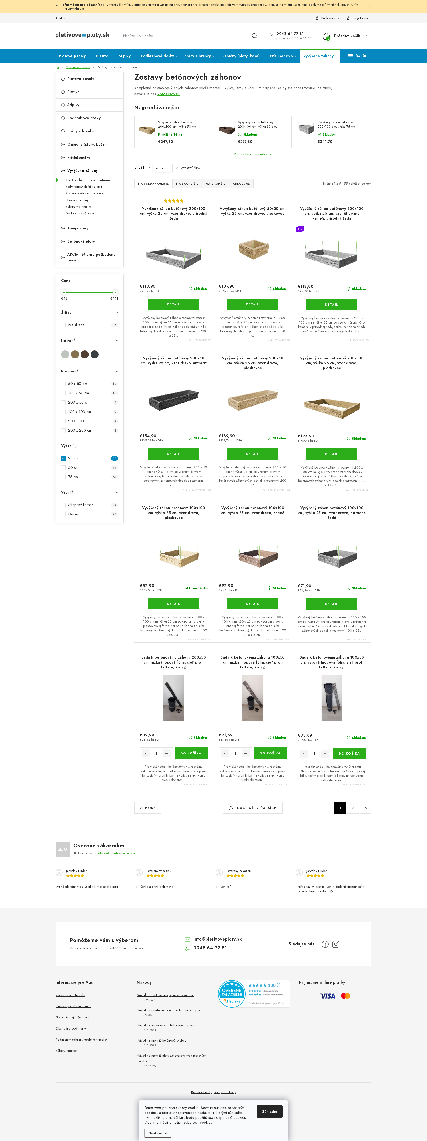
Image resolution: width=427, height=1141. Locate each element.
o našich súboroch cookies (190, 1122)
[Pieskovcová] (75, 354)
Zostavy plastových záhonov (85, 193)
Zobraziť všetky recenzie (115, 853)
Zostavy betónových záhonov (89, 180)
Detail (173, 304)
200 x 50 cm (92, 402)
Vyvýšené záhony (82, 170)
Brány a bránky (80, 131)
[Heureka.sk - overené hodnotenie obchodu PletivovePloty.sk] (254, 994)
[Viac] (358, 56)
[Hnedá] (85, 354)
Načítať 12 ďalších (256, 808)
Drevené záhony (77, 200)
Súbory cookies (66, 1050)
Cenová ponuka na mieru (73, 1006)
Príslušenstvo (79, 157)
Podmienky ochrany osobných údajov (82, 1039)
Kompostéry (77, 228)
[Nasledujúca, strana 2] (353, 808)
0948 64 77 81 (289, 34)
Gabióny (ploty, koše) (86, 144)
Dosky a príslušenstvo (80, 213)
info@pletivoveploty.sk (217, 939)
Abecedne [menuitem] (241, 184)
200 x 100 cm (92, 421)
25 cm (92, 458)
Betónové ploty (81, 241)
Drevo (92, 514)
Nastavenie (157, 1133)
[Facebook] (325, 944)
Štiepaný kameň (92, 504)
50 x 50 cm (92, 383)
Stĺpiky (73, 104)
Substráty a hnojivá (79, 206)
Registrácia (360, 18)
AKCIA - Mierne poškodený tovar (91, 257)
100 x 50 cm (92, 393)
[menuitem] (74, 56)
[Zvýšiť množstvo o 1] (167, 753)
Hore (150, 808)
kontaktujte (216, 4)
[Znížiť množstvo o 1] (146, 753)
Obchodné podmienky (71, 1028)
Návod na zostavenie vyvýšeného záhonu (165, 995)
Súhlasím (269, 1111)
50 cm (92, 467)
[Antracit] (95, 354)
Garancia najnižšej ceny (72, 1017)
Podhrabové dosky (84, 118)
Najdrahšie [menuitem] (215, 184)
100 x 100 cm (92, 411)
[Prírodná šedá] (65, 354)
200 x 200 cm (92, 430)
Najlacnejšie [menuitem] (187, 184)
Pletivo (73, 91)
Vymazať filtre (190, 168)
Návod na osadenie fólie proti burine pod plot (169, 1010)
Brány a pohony (225, 1092)
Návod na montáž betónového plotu (161, 1040)
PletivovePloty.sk (73, 8)
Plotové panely (80, 78)
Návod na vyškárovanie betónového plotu (165, 1025)
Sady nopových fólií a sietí (84, 186)
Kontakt (61, 18)
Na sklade (92, 325)
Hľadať (254, 36)
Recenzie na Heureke (70, 995)
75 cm (92, 476)
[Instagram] (335, 944)
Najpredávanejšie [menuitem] (153, 184)
